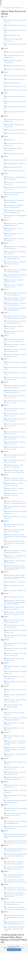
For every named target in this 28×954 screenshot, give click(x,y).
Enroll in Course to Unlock (14, 949)
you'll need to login (20, 947)
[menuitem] (1, 3)
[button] (1, 1)
